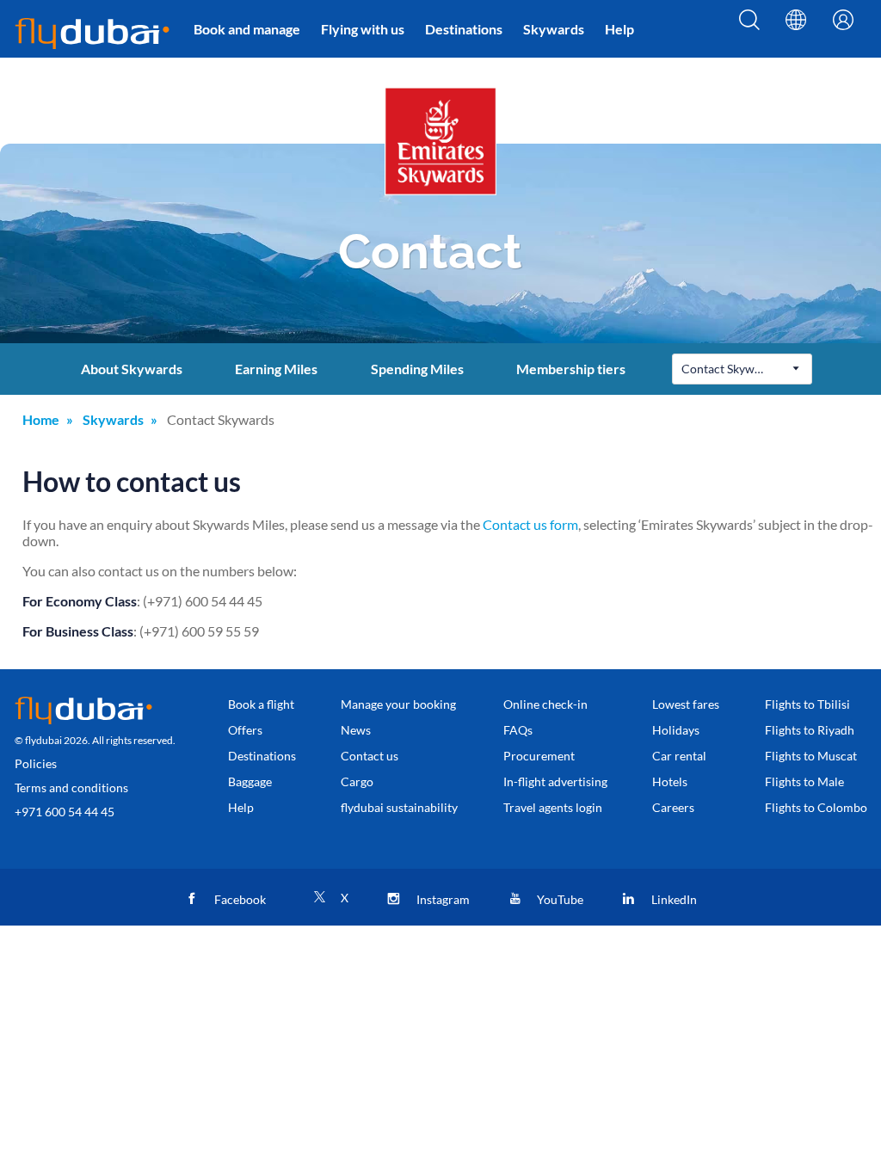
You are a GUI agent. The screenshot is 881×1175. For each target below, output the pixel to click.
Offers (245, 730)
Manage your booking (398, 704)
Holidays (675, 730)
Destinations (463, 29)
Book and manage (247, 29)
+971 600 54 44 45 (64, 811)
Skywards (553, 29)
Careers (673, 807)
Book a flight (261, 704)
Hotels (669, 781)
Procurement (539, 755)
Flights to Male (804, 781)
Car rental (679, 755)
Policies (36, 763)
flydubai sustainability (399, 807)
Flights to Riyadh (809, 730)
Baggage (250, 781)
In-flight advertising (555, 781)
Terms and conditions (71, 787)
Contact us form (530, 524)
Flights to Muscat (811, 755)
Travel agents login (552, 807)
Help (619, 29)
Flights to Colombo (816, 807)
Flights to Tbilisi (807, 704)
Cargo (357, 781)
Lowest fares (685, 704)
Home (40, 419)
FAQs (518, 730)
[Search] (749, 32)
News (356, 730)
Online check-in (545, 704)
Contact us (369, 755)
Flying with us (362, 29)
